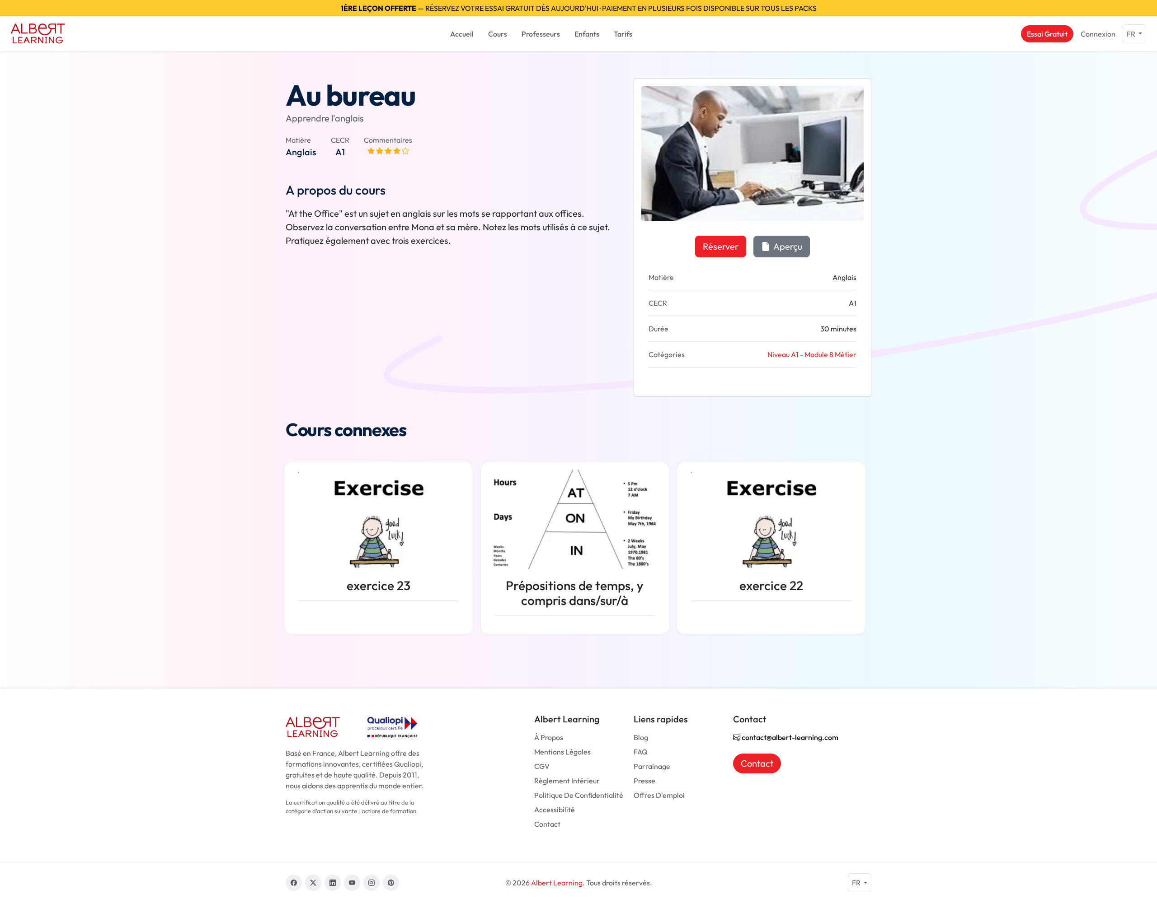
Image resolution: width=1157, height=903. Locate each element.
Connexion (1098, 33)
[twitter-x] (313, 883)
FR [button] (1132, 33)
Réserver (720, 246)
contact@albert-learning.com (789, 737)
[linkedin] (333, 883)
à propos (548, 737)
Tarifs (623, 33)
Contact (547, 824)
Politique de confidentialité (578, 795)
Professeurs (541, 33)
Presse (644, 780)
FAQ (641, 751)
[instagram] (371, 883)
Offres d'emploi (659, 795)
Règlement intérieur (567, 780)
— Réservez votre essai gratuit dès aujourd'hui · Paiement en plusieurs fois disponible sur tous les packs (579, 8)
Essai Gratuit (1047, 33)
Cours (497, 33)
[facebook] (294, 883)
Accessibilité (554, 809)
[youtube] (352, 883)
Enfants (586, 33)
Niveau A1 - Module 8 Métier (811, 354)
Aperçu (787, 246)
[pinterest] (391, 883)
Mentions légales (562, 751)
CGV (542, 766)
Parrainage (652, 766)
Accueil (462, 33)
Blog (641, 737)
